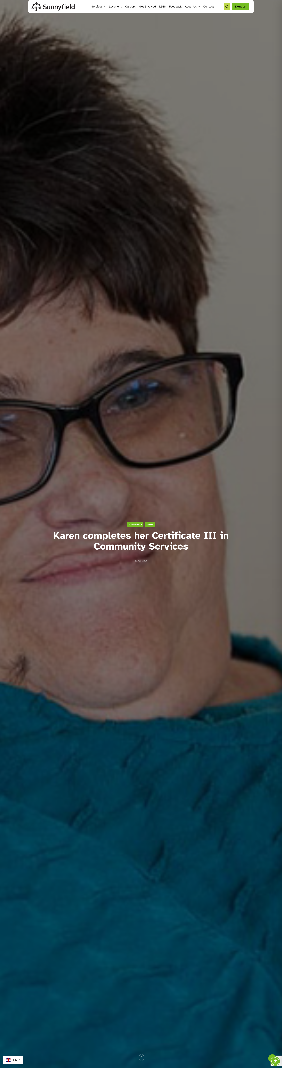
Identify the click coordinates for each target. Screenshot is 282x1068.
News (150, 524)
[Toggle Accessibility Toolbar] (275, 1061)
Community (135, 524)
